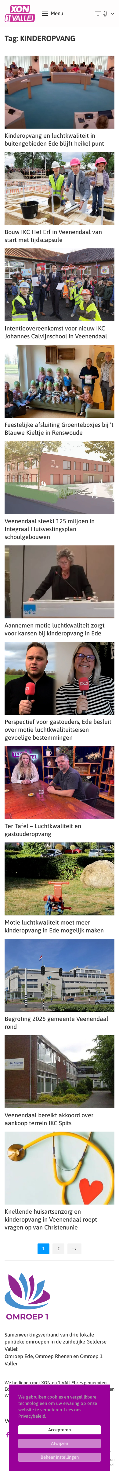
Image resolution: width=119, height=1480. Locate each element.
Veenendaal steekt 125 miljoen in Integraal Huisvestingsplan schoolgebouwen (50, 528)
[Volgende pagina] (74, 1248)
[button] (52, 13)
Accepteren (59, 1429)
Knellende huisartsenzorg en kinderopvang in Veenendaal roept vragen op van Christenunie (51, 1219)
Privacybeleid (31, 1416)
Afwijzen (59, 1443)
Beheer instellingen (60, 1457)
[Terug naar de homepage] (21, 13)
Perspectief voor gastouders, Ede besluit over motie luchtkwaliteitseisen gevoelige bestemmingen (58, 729)
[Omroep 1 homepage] (27, 1298)
